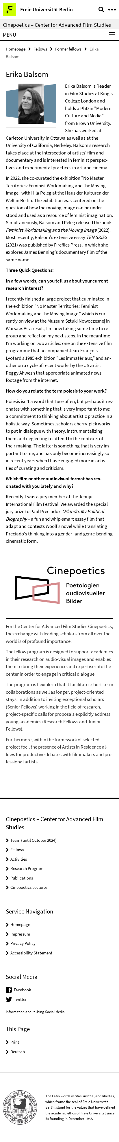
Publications (21, 878)
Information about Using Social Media (35, 1011)
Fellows (40, 49)
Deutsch (17, 1051)
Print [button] (14, 1042)
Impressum (20, 934)
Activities (18, 859)
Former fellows (68, 49)
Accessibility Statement (31, 953)
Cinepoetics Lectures (28, 887)
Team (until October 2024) (33, 840)
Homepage (15, 49)
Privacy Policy (23, 943)
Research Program (26, 868)
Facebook (22, 989)
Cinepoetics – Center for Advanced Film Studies (57, 24)
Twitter (20, 999)
